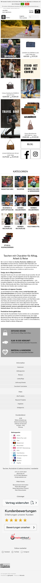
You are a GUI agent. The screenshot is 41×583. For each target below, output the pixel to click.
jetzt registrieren (6, 12)
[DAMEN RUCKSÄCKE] (7, 225)
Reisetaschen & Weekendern (9, 269)
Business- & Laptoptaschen (25, 267)
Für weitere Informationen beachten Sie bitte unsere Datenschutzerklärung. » (20, 6)
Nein (27, 4)
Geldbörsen (21, 269)
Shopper (12, 319)
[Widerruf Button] (20, 506)
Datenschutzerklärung (20, 422)
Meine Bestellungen (20, 486)
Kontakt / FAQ (20, 425)
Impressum (20, 367)
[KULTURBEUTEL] (33, 225)
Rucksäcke (12, 267)
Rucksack (17, 319)
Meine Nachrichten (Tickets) (20, 488)
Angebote (22, 16)
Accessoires (30, 269)
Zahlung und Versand (20, 423)
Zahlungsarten (21, 371)
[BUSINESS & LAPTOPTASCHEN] (7, 206)
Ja (22, 4)
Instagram (26, 552)
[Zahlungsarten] (20, 464)
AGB (20, 418)
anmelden (5, 10)
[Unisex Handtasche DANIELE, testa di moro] (10, 89)
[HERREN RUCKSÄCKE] (20, 225)
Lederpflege (20, 378)
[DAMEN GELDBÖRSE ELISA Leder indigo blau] (30, 49)
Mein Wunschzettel (20, 490)
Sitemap (20, 427)
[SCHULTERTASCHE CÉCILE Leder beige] (10, 149)
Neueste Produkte (20, 400)
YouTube (16, 552)
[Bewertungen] (20, 532)
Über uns (28, 308)
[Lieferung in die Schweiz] (20, 539)
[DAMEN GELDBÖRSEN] (20, 206)
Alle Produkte (20, 396)
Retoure (20, 375)
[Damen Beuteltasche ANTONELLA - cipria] (30, 130)
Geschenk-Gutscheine (20, 386)
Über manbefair (23, 17)
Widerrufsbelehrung (20, 420)
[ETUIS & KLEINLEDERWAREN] (7, 243)
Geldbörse (27, 319)
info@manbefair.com (20, 477)
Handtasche (6, 319)
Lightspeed (10, 575)
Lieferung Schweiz (20, 382)
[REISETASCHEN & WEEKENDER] (33, 187)
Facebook (7, 552)
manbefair (6, 262)
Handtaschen (32, 265)
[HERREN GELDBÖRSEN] (33, 206)
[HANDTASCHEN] (7, 187)
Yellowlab (21, 575)
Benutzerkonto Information (20, 485)
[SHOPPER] (20, 187)
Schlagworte (20, 407)
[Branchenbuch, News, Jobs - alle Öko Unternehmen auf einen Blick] (5, 567)
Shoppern (3, 267)
